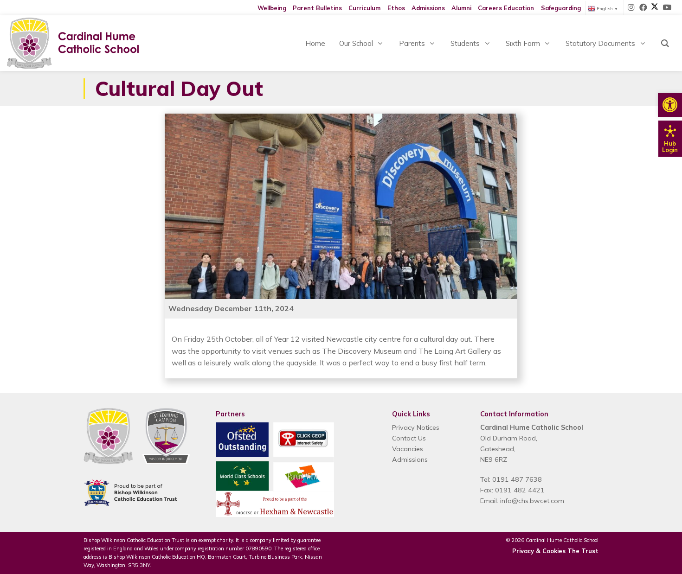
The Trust (582, 551)
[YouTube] (667, 8)
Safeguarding (561, 8)
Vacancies (407, 449)
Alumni (461, 8)
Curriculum (364, 8)
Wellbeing (271, 8)
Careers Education (506, 8)
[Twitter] (654, 8)
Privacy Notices (415, 427)
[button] (670, 105)
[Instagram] (631, 8)
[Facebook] (643, 8)
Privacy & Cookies (539, 551)
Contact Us (409, 438)
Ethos (396, 8)
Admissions (428, 8)
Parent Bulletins (317, 8)
